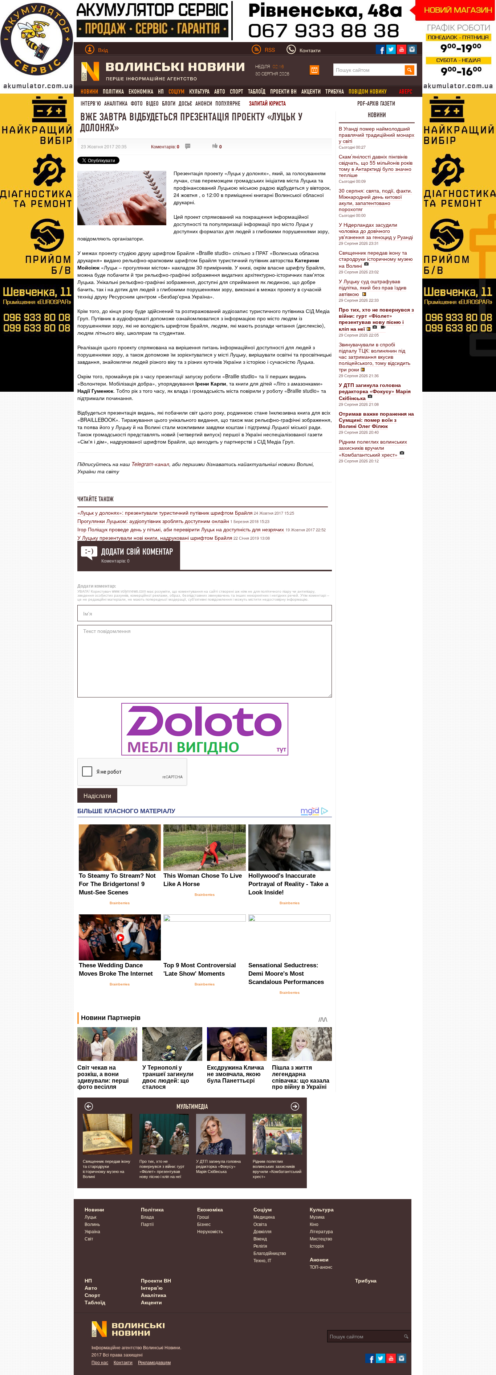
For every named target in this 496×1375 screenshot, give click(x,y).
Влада (147, 1217)
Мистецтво (321, 1238)
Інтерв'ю (91, 103)
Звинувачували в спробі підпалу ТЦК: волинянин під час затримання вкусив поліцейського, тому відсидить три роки (374, 357)
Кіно (314, 1224)
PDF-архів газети (376, 103)
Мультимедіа (192, 1107)
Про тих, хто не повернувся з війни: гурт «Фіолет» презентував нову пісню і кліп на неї (161, 1168)
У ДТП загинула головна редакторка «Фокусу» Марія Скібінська (218, 1166)
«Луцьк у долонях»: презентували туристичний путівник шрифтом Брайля (165, 512)
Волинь (92, 1224)
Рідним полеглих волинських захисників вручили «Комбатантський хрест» (373, 448)
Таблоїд (256, 91)
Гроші (203, 1217)
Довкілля (262, 1231)
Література (321, 1231)
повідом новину (368, 91)
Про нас (100, 1362)
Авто (219, 91)
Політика (113, 91)
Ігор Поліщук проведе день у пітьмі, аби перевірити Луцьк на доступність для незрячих (181, 529)
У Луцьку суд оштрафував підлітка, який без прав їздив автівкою (372, 287)
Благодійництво (269, 1253)
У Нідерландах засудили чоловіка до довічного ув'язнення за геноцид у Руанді (376, 230)
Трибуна (334, 91)
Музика (317, 1217)
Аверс (405, 91)
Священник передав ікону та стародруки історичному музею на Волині (376, 259)
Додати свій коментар (137, 552)
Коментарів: (165, 146)
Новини (377, 115)
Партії (147, 1224)
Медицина (264, 1217)
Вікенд (260, 1238)
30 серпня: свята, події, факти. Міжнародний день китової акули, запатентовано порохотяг (375, 200)
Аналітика (115, 103)
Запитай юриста (267, 103)
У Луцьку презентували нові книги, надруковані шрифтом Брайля (154, 537)
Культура (199, 91)
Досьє (185, 103)
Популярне (227, 103)
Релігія (260, 1246)
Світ (89, 1238)
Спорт (236, 91)
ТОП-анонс (321, 1267)
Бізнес (204, 1224)
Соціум (262, 1209)
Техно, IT (262, 1260)
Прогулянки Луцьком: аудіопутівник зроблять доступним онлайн (153, 520)
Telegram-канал (150, 464)
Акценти (311, 91)
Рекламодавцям (154, 1362)
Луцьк (90, 1217)
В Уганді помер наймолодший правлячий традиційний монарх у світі (376, 134)
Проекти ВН (283, 91)
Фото (137, 103)
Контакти (123, 1362)
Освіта (260, 1224)
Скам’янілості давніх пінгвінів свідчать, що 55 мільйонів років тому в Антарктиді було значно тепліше (375, 165)
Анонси (203, 103)
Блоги (168, 103)
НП (161, 91)
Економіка (141, 91)
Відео (152, 103)
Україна (92, 1231)
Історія (317, 1246)
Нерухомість (210, 1231)
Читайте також (95, 499)
